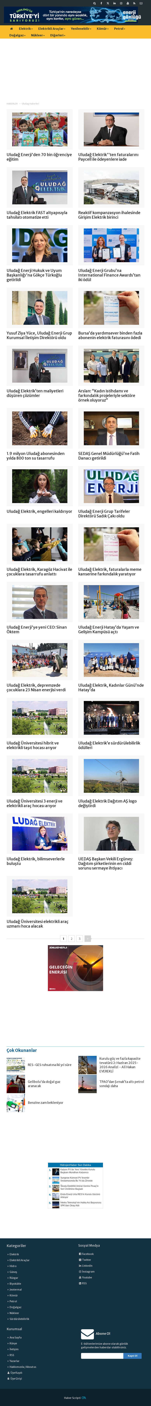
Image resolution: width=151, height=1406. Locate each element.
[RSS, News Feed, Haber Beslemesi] (134, 3)
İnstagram (88, 1271)
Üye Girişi (16, 1378)
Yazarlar (15, 1361)
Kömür (102, 28)
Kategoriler (16, 1246)
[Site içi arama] (94, 3)
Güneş (13, 1272)
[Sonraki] (88, 938)
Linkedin (87, 1265)
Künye (13, 1343)
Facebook (88, 1254)
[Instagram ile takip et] (121, 3)
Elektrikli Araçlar (51, 28)
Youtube (87, 1277)
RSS (84, 1283)
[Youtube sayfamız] (127, 3)
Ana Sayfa (16, 1337)
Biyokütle (15, 1283)
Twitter (86, 1260)
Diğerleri (57, 35)
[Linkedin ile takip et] (114, 3)
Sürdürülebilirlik (19, 1319)
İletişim (14, 1349)
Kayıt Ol (132, 1355)
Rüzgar (14, 1278)
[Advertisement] (75, 67)
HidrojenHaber (68, 1164)
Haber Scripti (72, 1398)
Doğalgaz (16, 35)
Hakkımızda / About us (23, 1367)
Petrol (118, 28)
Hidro (13, 1266)
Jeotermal (16, 1289)
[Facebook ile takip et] (101, 3)
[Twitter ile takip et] (108, 3)
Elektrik (25, 28)
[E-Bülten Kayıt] (141, 3)
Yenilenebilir (80, 28)
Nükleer (37, 35)
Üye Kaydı (16, 1372)
